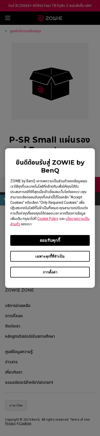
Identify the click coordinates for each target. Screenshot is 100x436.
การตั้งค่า (50, 272)
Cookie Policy (47, 219)
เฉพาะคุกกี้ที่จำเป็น (50, 256)
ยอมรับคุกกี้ (50, 240)
